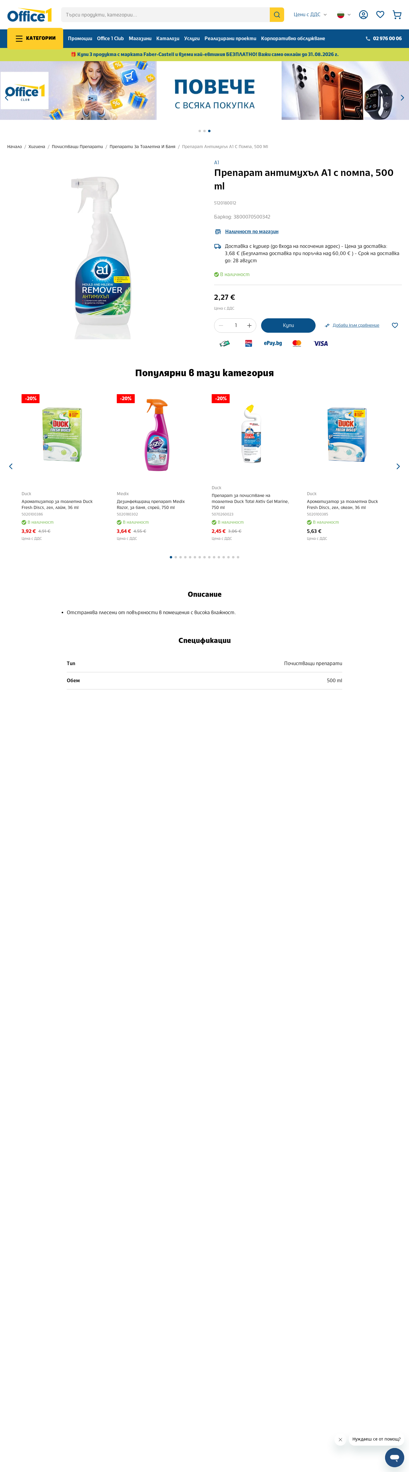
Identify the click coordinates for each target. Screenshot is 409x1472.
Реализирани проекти (230, 38)
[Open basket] (397, 14)
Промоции (80, 38)
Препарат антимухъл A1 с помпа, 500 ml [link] (225, 146)
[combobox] (311, 14)
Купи (288, 325)
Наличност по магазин (251, 231)
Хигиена (36, 146)
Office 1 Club (110, 38)
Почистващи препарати (77, 146)
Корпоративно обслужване (293, 38)
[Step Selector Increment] (249, 325)
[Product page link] (81, 434)
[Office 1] (29, 15)
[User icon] (363, 14)
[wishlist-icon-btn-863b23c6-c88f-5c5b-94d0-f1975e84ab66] (395, 325)
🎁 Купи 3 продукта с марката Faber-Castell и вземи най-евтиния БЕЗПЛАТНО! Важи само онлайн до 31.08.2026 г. (204, 54)
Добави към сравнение (356, 325)
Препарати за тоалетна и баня (142, 146)
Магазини (140, 38)
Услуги (192, 38)
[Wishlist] (380, 14)
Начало (14, 146)
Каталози (167, 38)
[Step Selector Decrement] (221, 325)
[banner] (204, 90)
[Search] (277, 14)
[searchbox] (172, 14)
